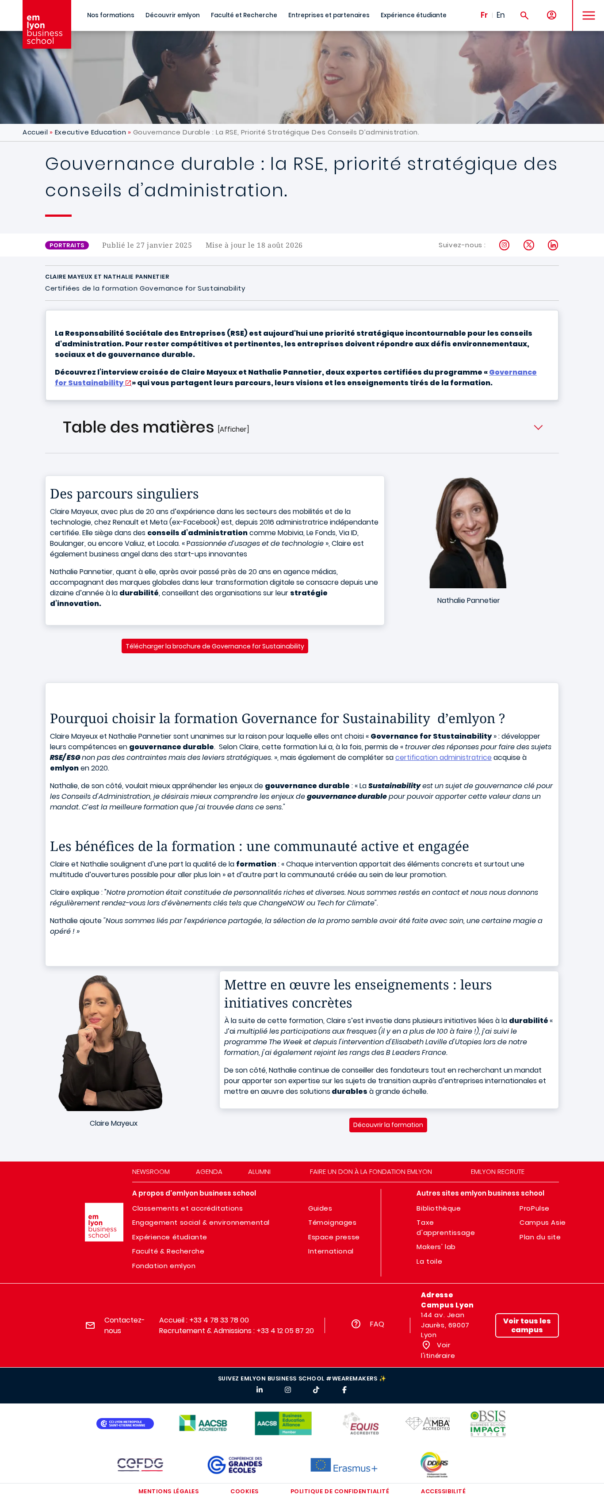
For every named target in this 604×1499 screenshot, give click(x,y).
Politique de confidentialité (340, 1491)
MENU (586, 9)
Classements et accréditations (187, 1208)
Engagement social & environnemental (201, 1222)
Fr (484, 15)
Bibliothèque (439, 1208)
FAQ (377, 1324)
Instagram (504, 245)
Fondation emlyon (164, 1265)
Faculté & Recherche (168, 1251)
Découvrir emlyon (172, 15)
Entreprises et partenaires (329, 15)
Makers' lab (436, 1246)
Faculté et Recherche (244, 15)
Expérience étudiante (414, 15)
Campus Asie (543, 1222)
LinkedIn (553, 245)
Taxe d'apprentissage (446, 1227)
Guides (320, 1208)
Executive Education (90, 132)
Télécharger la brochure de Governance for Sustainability (215, 646)
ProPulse (535, 1208)
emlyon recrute (497, 1171)
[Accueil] (47, 24)
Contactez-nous (124, 1325)
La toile (429, 1261)
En (501, 15)
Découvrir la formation (388, 1124)
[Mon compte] (551, 15)
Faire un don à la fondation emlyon (371, 1171)
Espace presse (334, 1237)
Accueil (35, 132)
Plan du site (540, 1237)
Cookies (244, 1491)
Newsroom (151, 1171)
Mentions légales (168, 1491)
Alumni (259, 1171)
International (331, 1251)
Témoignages (332, 1222)
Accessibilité (443, 1491)
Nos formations (110, 15)
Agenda (209, 1171)
